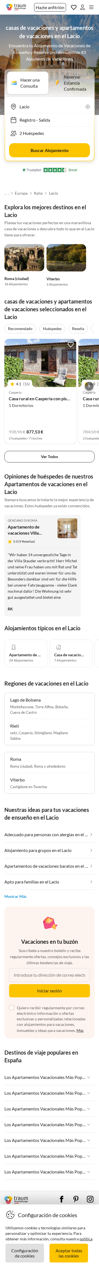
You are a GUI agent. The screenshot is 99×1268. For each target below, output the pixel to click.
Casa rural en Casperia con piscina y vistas (49, 398)
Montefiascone (22, 707)
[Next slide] (89, 386)
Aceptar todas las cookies (69, 1253)
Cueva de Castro (23, 712)
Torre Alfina (44, 707)
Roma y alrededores (49, 766)
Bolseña (61, 707)
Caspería (26, 733)
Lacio (53, 193)
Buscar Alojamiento (49, 150)
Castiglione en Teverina (28, 787)
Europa (21, 193)
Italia (38, 193)
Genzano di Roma (22, 520)
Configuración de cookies (24, 1253)
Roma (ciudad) (16, 278)
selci (13, 733)
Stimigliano (43, 733)
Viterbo (53, 278)
